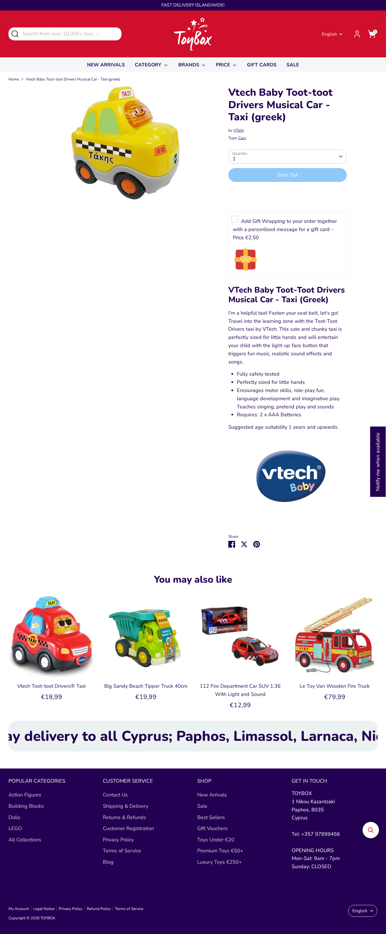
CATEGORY (149, 65)
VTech (238, 130)
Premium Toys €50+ (220, 850)
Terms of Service (122, 850)
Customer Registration (128, 828)
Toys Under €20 (215, 839)
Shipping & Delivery (125, 806)
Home (13, 79)
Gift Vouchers (212, 828)
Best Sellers (211, 817)
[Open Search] (14, 33)
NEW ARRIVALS (106, 65)
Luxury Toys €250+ (219, 862)
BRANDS (189, 65)
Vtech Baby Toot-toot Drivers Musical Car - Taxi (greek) (73, 79)
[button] (371, 830)
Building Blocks (26, 806)
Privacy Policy (118, 839)
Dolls (14, 817)
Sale (202, 806)
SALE (293, 65)
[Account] (357, 34)
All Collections (24, 839)
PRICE (223, 65)
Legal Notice (44, 908)
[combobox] (65, 33)
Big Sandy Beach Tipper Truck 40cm (145, 686)
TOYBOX (47, 918)
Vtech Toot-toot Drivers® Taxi (51, 686)
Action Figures (24, 794)
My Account (18, 908)
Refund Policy (99, 908)
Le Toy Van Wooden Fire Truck (335, 686)
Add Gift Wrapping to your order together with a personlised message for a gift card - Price (285, 229)
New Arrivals (212, 794)
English (329, 34)
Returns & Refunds (124, 817)
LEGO (15, 828)
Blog (108, 862)
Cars (242, 138)
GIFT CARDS (262, 65)
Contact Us (115, 794)
